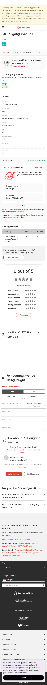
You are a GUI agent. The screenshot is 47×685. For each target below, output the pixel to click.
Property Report (23, 618)
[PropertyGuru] (23, 27)
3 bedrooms (10, 397)
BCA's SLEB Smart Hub (12, 217)
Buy (12, 391)
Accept (23, 678)
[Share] (4, 44)
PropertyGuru (7, 634)
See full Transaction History (12, 386)
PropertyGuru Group (9, 563)
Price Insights (25, 52)
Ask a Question (13, 474)
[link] (23, 63)
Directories (6, 639)
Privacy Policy (30, 668)
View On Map (38, 167)
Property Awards (23, 600)
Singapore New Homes (10, 654)
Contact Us (6, 567)
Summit (23, 610)
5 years (33, 397)
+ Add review (23, 315)
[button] (22, 205)
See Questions (33, 474)
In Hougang (28, 539)
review (27, 285)
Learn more (20, 212)
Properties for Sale (9, 644)
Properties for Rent (9, 649)
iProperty (23, 625)
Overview (5, 52)
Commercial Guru (23, 593)
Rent (34, 391)
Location (14, 52)
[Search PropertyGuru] (43, 585)
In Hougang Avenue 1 (14, 539)
